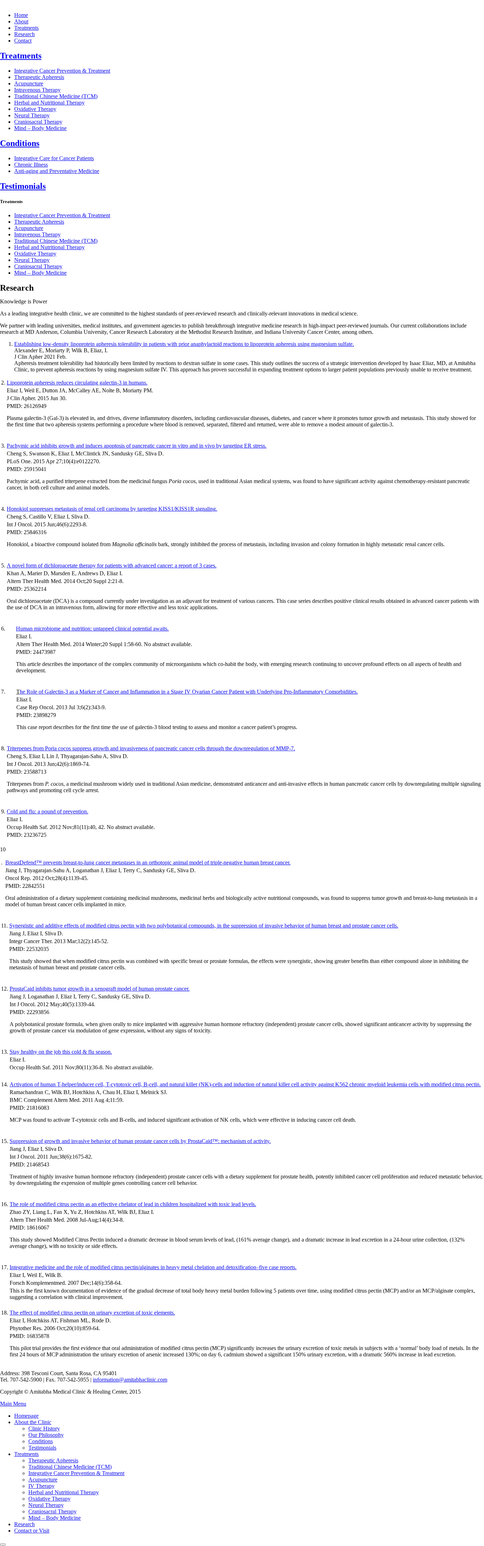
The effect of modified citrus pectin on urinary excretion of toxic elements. (92, 1313)
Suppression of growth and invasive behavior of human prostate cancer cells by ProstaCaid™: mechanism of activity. (140, 1141)
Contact (23, 41)
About (21, 21)
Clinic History (44, 1428)
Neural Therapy (32, 115)
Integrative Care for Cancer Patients (54, 158)
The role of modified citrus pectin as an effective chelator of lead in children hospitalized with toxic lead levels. (133, 1204)
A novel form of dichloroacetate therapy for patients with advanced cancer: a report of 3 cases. (111, 565)
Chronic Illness (31, 165)
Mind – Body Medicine (40, 128)
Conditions (19, 143)
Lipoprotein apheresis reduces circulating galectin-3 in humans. (77, 383)
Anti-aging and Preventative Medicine (56, 171)
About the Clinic (32, 1422)
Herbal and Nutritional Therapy (49, 103)
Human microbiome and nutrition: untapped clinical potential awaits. (92, 629)
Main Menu (13, 1404)
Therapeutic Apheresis (39, 77)
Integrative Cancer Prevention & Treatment (62, 71)
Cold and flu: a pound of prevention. (47, 811)
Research (24, 34)
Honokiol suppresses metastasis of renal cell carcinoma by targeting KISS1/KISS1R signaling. (112, 509)
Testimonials (23, 186)
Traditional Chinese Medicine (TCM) (55, 96)
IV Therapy (41, 1486)
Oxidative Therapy (35, 109)
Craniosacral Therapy (38, 122)
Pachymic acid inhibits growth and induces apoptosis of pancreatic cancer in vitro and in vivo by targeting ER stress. (136, 446)
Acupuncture (28, 83)
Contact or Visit (31, 1531)
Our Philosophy (46, 1435)
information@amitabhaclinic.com (130, 1380)
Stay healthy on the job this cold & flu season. (61, 1052)
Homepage (26, 1416)
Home (21, 15)
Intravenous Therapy (37, 90)
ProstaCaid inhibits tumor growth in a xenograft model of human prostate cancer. (100, 989)
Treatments (26, 28)
